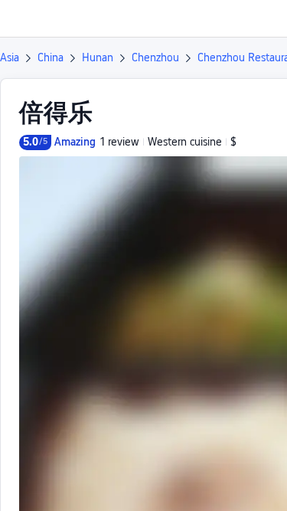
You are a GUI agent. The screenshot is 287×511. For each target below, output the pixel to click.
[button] (261, 18)
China (51, 57)
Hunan (97, 57)
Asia (9, 57)
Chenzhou (155, 57)
